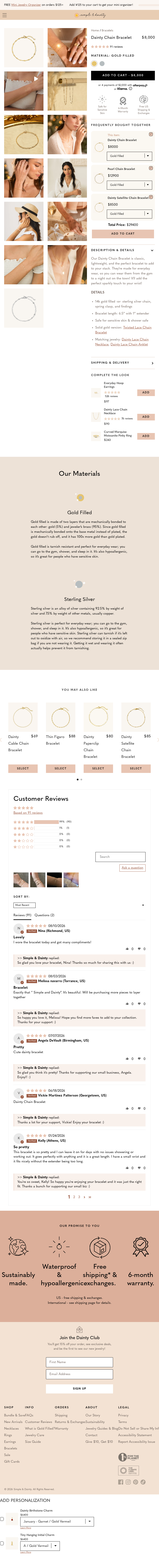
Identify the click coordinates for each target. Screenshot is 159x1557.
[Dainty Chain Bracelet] (151, 134)
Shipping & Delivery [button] (110, 362)
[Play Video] (35, 79)
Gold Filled (94, 64)
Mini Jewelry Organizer (26, 5)
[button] (100, 47)
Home (95, 30)
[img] (36, 926)
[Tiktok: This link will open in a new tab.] (143, 1482)
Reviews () (22, 915)
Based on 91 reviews (28, 813)
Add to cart (123, 75)
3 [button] (79, 1197)
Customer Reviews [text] (41, 799)
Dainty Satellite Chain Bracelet (128, 198)
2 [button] (74, 1197)
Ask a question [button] (132, 868)
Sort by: (21, 897)
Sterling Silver (102, 64)
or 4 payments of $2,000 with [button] (115, 87)
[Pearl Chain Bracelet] (151, 168)
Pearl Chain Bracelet (121, 169)
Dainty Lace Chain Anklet (129, 344)
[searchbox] (120, 857)
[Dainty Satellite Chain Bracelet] (151, 197)
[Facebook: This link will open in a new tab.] (120, 1482)
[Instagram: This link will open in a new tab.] (128, 1482)
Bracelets (107, 30)
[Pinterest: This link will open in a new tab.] (135, 1482)
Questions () (44, 915)
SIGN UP (79, 1388)
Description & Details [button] (112, 250)
